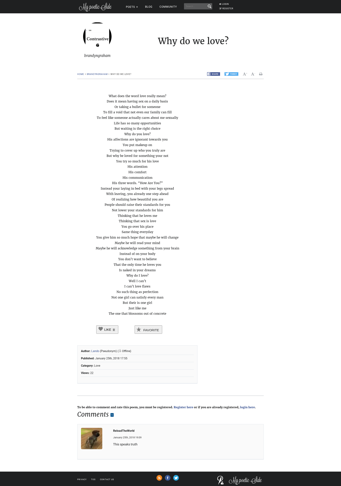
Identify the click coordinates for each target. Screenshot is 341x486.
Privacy (82, 479)
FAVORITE (150, 330)
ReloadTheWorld (123, 430)
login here (247, 407)
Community (168, 6)
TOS (93, 479)
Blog (148, 6)
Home (80, 74)
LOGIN (225, 4)
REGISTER (227, 8)
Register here (183, 407)
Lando (95, 351)
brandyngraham (97, 74)
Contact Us (107, 479)
